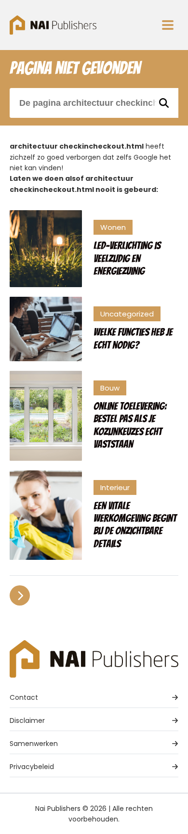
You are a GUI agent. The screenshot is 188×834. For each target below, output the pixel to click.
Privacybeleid (32, 766)
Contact (24, 697)
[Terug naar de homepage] (53, 25)
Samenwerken (34, 743)
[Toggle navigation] (167, 25)
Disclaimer (27, 720)
